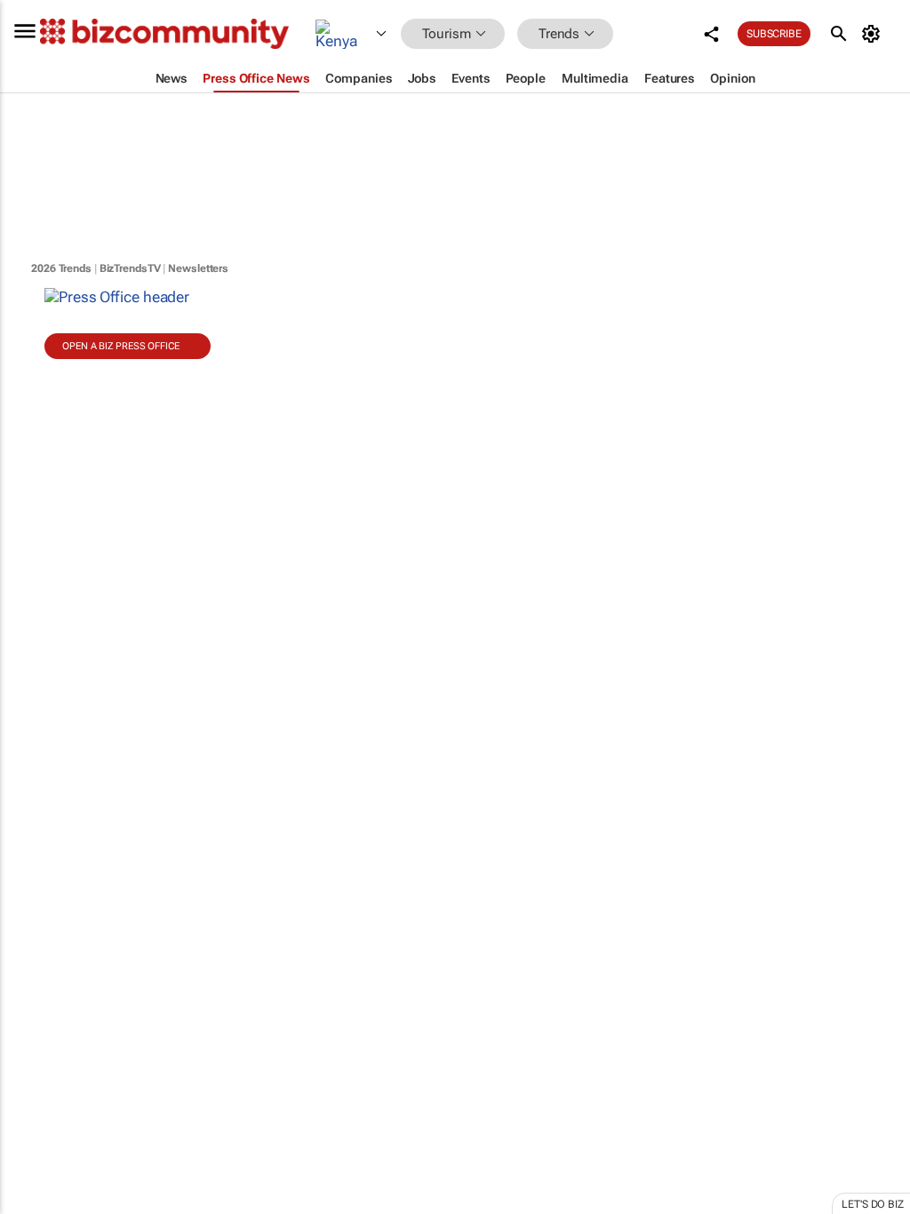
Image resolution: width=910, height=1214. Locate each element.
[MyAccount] (874, 33)
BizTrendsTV (130, 268)
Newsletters (198, 268)
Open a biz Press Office (121, 346)
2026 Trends (61, 268)
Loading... (34, 831)
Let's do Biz (873, 1204)
